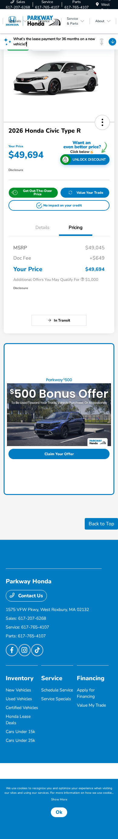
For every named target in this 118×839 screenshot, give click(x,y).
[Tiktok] (37, 650)
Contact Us (30, 595)
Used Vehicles (19, 699)
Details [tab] (42, 227)
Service (51, 678)
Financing (90, 678)
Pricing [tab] (76, 227)
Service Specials (56, 699)
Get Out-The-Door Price (37, 192)
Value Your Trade (90, 192)
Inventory (20, 678)
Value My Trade (91, 705)
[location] (97, 4)
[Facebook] (12, 650)
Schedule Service (57, 690)
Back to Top (101, 523)
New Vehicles (18, 690)
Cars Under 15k (20, 732)
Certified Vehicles (22, 708)
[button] (102, 122)
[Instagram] (24, 650)
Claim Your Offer (59, 454)
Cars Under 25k (20, 740)
